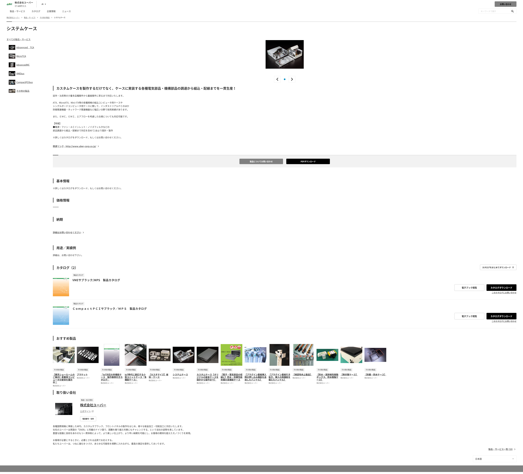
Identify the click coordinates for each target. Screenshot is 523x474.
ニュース (66, 11)
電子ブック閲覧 (469, 287)
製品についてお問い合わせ (261, 161)
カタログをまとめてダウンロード (496, 267)
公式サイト (21, 6)
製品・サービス (17, 11)
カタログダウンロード (501, 287)
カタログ (36, 11)
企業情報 (51, 11)
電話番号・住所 (88, 419)
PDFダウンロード (308, 161)
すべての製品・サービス (19, 39)
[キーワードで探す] (512, 11)
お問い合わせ (505, 4)
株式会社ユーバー (93, 404)
